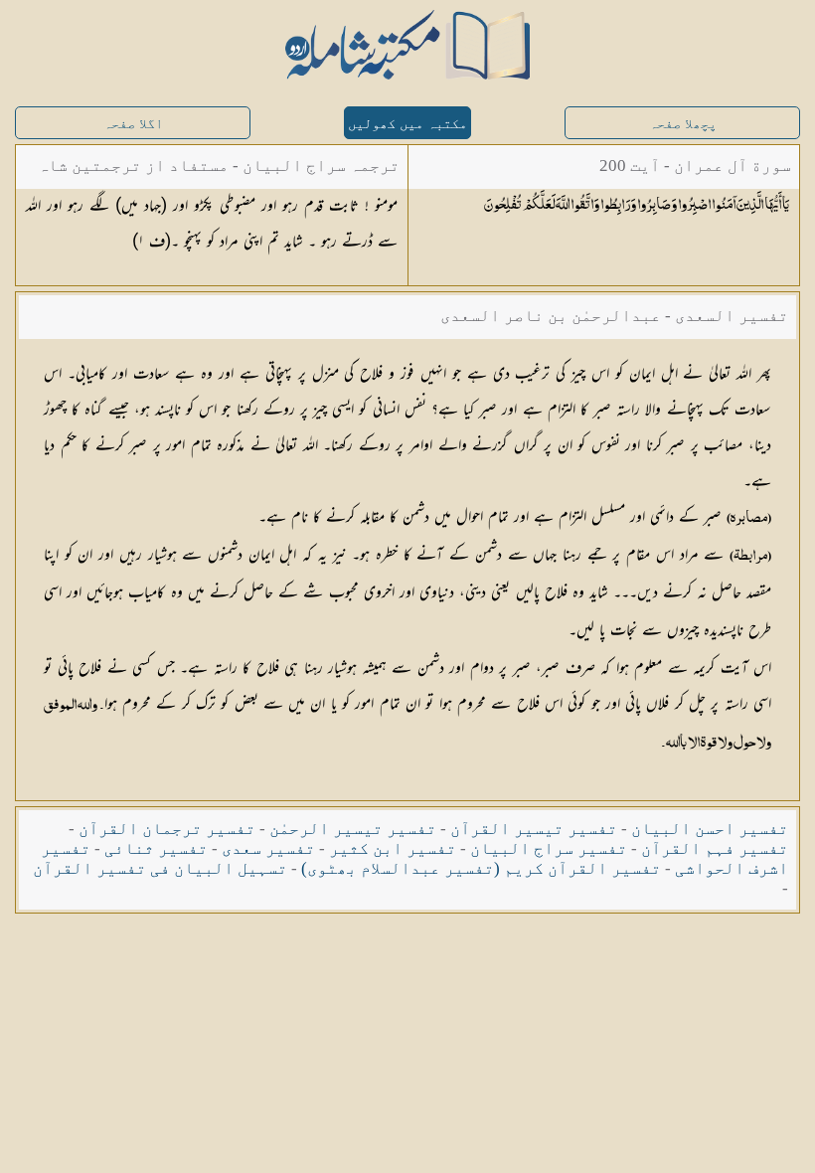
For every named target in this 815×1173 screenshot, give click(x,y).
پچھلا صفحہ (683, 123)
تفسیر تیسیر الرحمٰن (352, 828)
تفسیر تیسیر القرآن (533, 828)
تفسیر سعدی (268, 848)
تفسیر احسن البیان (709, 828)
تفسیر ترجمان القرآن (167, 828)
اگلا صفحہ (133, 123)
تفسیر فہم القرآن (714, 848)
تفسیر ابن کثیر (392, 848)
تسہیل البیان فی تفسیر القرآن (160, 868)
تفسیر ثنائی (156, 848)
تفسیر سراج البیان (548, 848)
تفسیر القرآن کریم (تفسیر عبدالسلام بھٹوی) (481, 868)
